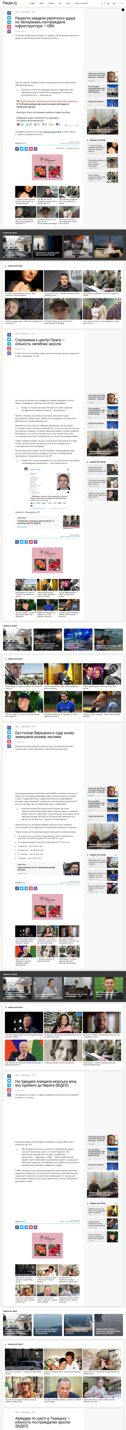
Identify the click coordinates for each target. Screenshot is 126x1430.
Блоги (68, 3)
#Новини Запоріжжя (73, 148)
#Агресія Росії (60, 148)
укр (114, 3)
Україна (51, 3)
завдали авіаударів (52, 132)
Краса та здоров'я (81, 3)
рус (116, 3)
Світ (60, 3)
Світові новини (25, 333)
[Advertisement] (47, 59)
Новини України (25, 12)
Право (42, 3)
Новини (32, 3)
